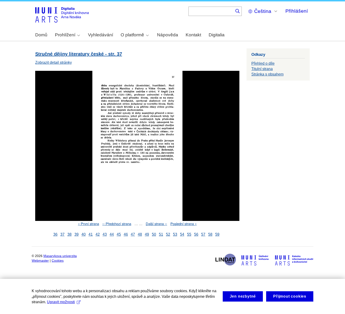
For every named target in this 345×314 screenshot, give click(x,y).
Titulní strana (262, 69)
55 (189, 234)
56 (196, 234)
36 (55, 234)
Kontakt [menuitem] (193, 35)
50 (154, 234)
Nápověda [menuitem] (167, 35)
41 (90, 234)
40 (83, 234)
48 (140, 234)
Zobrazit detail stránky (53, 62)
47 (133, 234)
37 (62, 234)
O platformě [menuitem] (132, 35)
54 (182, 234)
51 (161, 234)
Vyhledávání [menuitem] (100, 35)
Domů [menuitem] (41, 35)
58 (210, 234)
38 (69, 234)
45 (119, 234)
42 (98, 234)
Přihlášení (296, 11)
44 (112, 234)
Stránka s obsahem (267, 74)
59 (217, 234)
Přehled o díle (263, 63)
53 (175, 234)
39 (76, 234)
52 (168, 234)
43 (105, 234)
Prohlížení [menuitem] (65, 35)
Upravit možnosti (61, 302)
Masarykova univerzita (60, 256)
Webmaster (40, 260)
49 (147, 234)
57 (203, 234)
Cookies (58, 260)
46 (126, 234)
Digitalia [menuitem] (217, 35)
